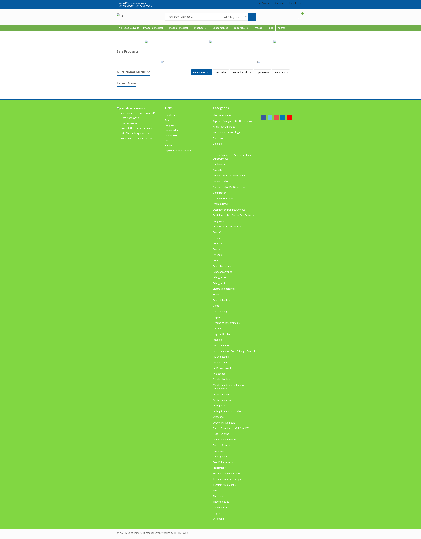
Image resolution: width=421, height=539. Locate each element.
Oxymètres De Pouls (224, 422)
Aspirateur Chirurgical (224, 126)
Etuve (216, 294)
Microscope (219, 373)
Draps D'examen (222, 266)
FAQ (167, 140)
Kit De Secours (221, 356)
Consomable (171, 130)
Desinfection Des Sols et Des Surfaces (233, 215)
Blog (270, 27)
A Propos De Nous (129, 27)
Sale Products (280, 72)
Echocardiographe (222, 271)
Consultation (219, 192)
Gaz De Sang (220, 311)
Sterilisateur (219, 467)
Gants (216, 305)
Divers (216, 237)
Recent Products (201, 72)
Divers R (217, 254)
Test (167, 120)
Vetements (218, 518)
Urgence (217, 513)
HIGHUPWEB (181, 532)
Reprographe (220, 456)
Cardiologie (219, 164)
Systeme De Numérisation (227, 473)
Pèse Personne (221, 433)
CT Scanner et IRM (223, 198)
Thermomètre (220, 496)
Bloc (215, 149)
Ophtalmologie (221, 394)
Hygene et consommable (226, 322)
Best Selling (221, 72)
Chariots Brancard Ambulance (229, 175)
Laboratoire (241, 27)
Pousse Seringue (222, 445)
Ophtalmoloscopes (223, 399)
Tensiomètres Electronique (227, 479)
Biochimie (218, 138)
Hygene (258, 27)
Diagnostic (200, 27)
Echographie (219, 277)
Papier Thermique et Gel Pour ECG (231, 428)
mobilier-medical (174, 115)
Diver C (217, 232)
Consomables (220, 27)
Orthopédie (219, 405)
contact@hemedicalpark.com (136, 128)
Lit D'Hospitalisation (223, 368)
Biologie (217, 143)
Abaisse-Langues (222, 115)
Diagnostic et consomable (227, 226)
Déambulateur (220, 203)
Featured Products (241, 72)
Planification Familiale (224, 439)
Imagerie (217, 339)
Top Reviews (262, 72)
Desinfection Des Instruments (229, 209)
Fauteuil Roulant (221, 300)
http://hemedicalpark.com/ (135, 133)
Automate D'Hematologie (226, 132)
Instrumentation (221, 345)
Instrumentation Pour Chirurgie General (234, 351)
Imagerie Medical (153, 27)
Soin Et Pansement (223, 462)
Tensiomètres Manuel (224, 484)
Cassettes (218, 170)
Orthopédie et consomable (227, 411)
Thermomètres (221, 501)
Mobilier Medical (179, 27)
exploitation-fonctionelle (178, 150)
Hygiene (217, 328)
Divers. (216, 260)
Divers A (217, 243)
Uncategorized (220, 507)
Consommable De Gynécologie (229, 186)
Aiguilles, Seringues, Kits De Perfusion (233, 121)
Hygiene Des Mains (223, 334)
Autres (282, 27)
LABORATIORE (221, 362)
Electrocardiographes (224, 288)
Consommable (221, 181)
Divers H (217, 249)
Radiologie (218, 450)
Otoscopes (219, 416)
